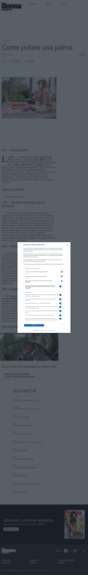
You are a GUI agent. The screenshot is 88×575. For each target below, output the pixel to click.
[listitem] (44, 268)
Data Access (44, 330)
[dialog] (44, 287)
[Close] (67, 245)
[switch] (61, 272)
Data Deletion (36, 330)
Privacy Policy (52, 330)
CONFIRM (34, 325)
